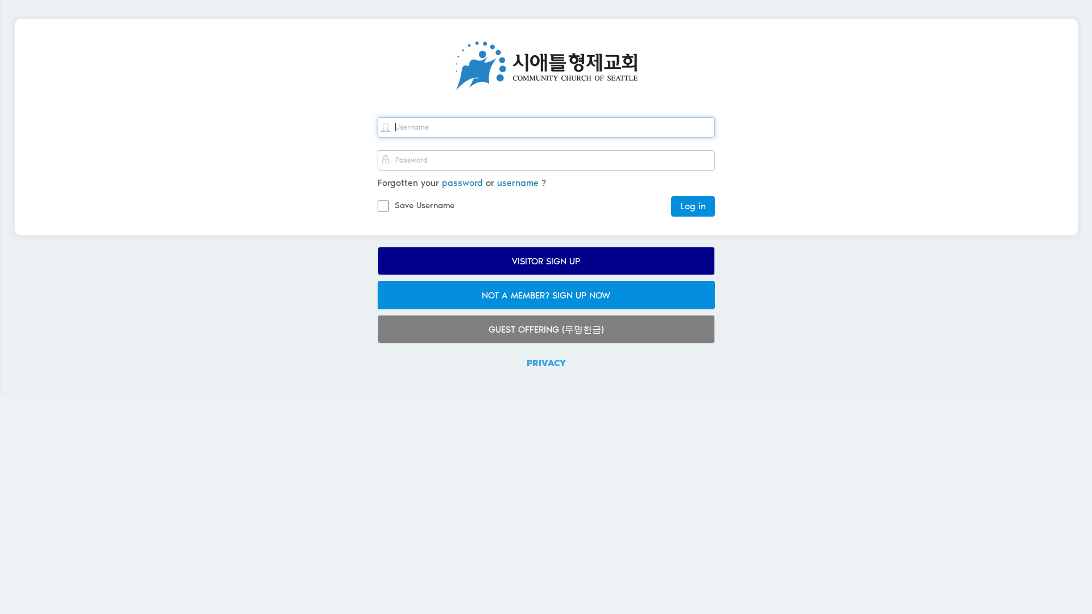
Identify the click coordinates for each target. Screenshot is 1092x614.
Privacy (546, 363)
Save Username (424, 205)
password (462, 182)
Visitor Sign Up (546, 261)
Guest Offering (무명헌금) (546, 329)
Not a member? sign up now (546, 295)
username (518, 182)
